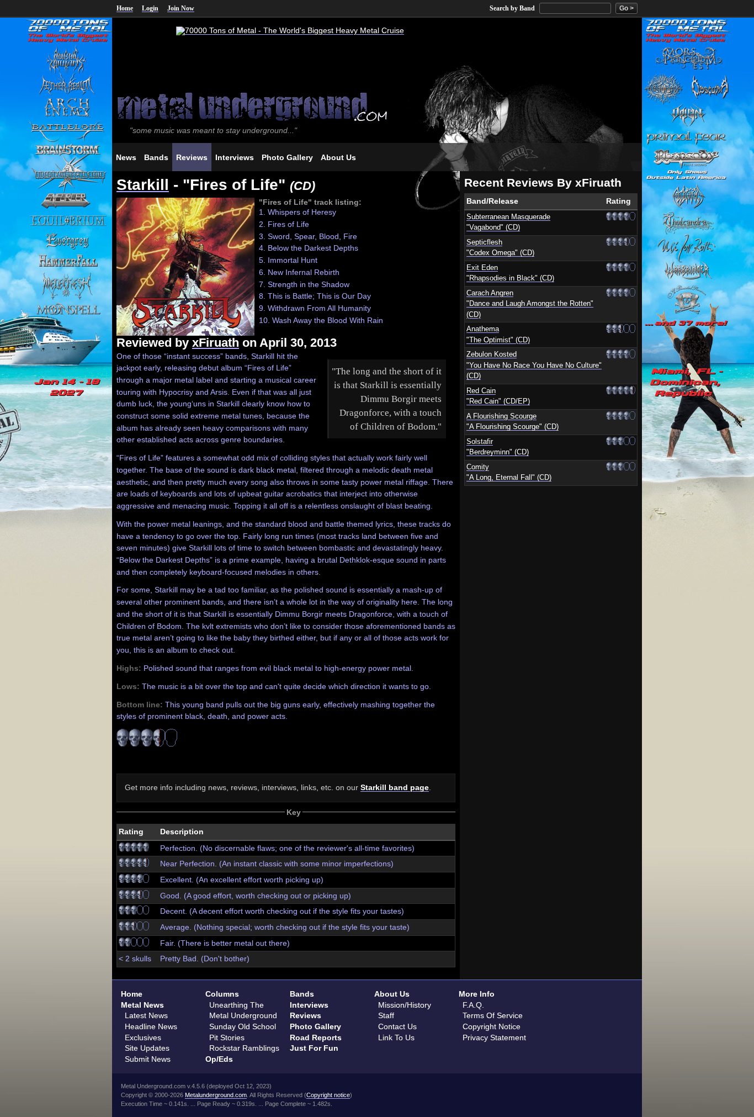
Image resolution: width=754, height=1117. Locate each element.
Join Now (180, 8)
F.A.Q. (473, 1004)
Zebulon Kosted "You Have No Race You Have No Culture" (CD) (534, 365)
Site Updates (147, 1048)
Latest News (146, 1015)
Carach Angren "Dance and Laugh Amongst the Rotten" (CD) (529, 304)
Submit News (148, 1059)
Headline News (151, 1026)
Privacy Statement (494, 1037)
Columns (222, 993)
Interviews (309, 1004)
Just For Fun (314, 1048)
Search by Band (512, 8)
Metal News (142, 1004)
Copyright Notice (492, 1026)
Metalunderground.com (216, 1095)
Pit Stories (227, 1037)
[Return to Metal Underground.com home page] (377, 105)
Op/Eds (219, 1059)
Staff (386, 1015)
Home (124, 8)
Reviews (305, 1015)
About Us (392, 993)
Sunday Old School (242, 1026)
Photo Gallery (315, 1026)
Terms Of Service (493, 1015)
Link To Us (396, 1037)
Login (150, 8)
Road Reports (316, 1037)
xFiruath (215, 343)
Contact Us (397, 1026)
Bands (302, 993)
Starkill (142, 184)
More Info (477, 993)
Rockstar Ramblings (244, 1048)
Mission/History (404, 1004)
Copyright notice (328, 1095)
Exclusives (143, 1037)
